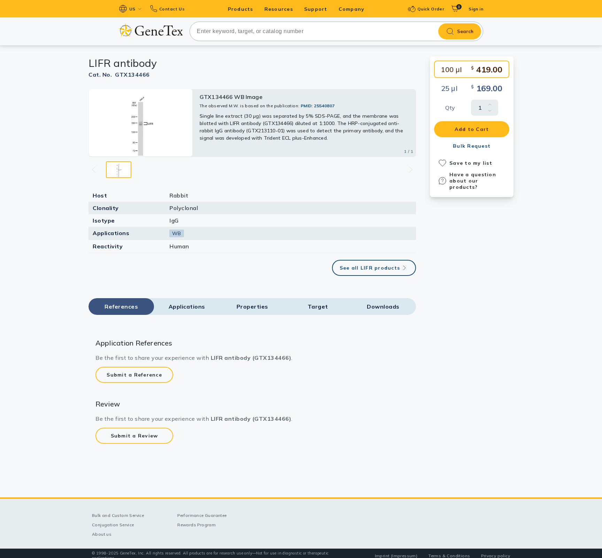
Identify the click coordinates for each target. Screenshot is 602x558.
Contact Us (172, 8)
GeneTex (151, 30)
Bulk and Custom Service (118, 515)
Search (465, 31)
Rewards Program (196, 524)
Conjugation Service (113, 524)
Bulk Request (472, 146)
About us (101, 534)
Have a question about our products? (472, 180)
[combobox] (336, 31)
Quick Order (430, 8)
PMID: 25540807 (318, 105)
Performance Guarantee (201, 515)
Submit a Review (134, 436)
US (132, 8)
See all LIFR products (370, 268)
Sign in (476, 8)
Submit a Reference (134, 375)
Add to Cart (472, 129)
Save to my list (470, 163)
